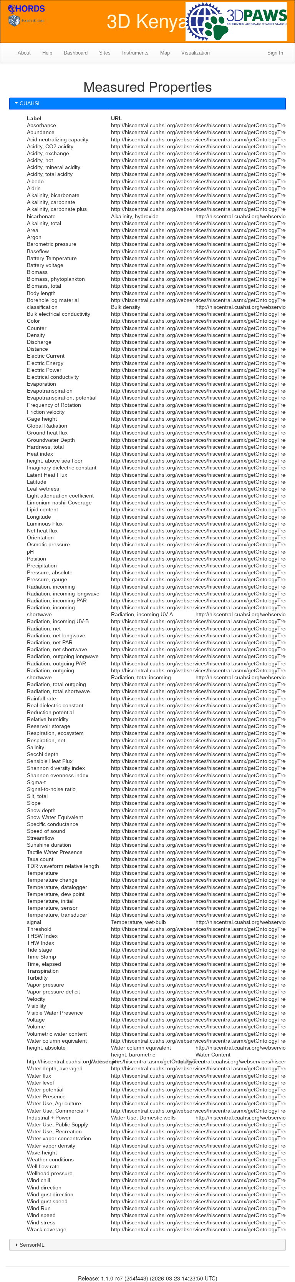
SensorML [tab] (32, 1245)
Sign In (275, 53)
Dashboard (76, 53)
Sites (105, 53)
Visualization (195, 53)
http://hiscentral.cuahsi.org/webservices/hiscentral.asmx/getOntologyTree (199, 125)
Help (47, 53)
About (24, 53)
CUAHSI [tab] (30, 103)
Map (165, 53)
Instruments (135, 53)
